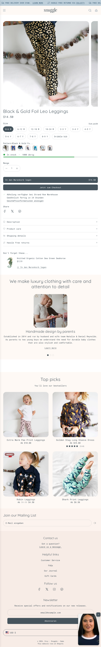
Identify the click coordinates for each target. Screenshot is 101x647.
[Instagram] (54, 589)
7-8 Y (33, 136)
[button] (88, 629)
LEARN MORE (36, 3)
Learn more (50, 348)
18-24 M (50, 129)
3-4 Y (75, 129)
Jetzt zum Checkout (50, 187)
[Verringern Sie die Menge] (6, 168)
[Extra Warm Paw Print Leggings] (26, 414)
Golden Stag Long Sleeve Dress (75, 440)
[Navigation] (4, 10)
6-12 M (21, 129)
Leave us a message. (50, 547)
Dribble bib (60, 136)
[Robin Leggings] (26, 474)
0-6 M (8, 129)
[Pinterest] (62, 589)
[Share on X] (12, 211)
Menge (6, 163)
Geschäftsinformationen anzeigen (25, 200)
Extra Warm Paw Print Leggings (26, 440)
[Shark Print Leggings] (75, 474)
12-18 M (35, 129)
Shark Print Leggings (75, 499)
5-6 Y (8, 136)
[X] (47, 589)
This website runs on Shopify (50, 644)
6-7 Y (20, 136)
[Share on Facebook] (5, 211)
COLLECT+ (78, 3)
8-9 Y (45, 136)
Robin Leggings (26, 499)
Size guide (93, 123)
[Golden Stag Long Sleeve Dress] (75, 414)
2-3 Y (63, 129)
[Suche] (90, 10)
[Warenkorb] (96, 10)
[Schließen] (98, 614)
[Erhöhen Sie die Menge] (17, 168)
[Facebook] (39, 589)
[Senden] (95, 523)
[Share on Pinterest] (20, 211)
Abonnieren (50, 621)
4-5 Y (87, 129)
